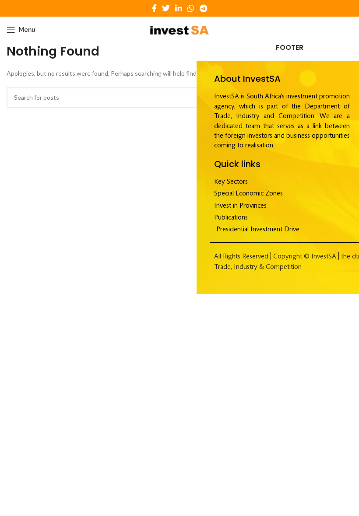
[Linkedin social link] (178, 8)
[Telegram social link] (203, 8)
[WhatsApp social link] (191, 8)
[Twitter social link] (165, 8)
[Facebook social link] (154, 8)
